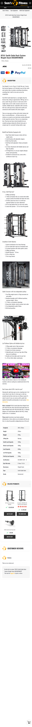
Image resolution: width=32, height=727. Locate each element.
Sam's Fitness (6, 10)
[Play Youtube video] (16, 370)
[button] (8, 27)
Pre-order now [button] (22, 514)
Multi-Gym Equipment (25, 10)
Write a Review (5, 61)
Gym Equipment (14, 10)
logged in (12, 573)
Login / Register (2, 3)
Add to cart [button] (10, 514)
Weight (5, 435)
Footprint (5, 428)
